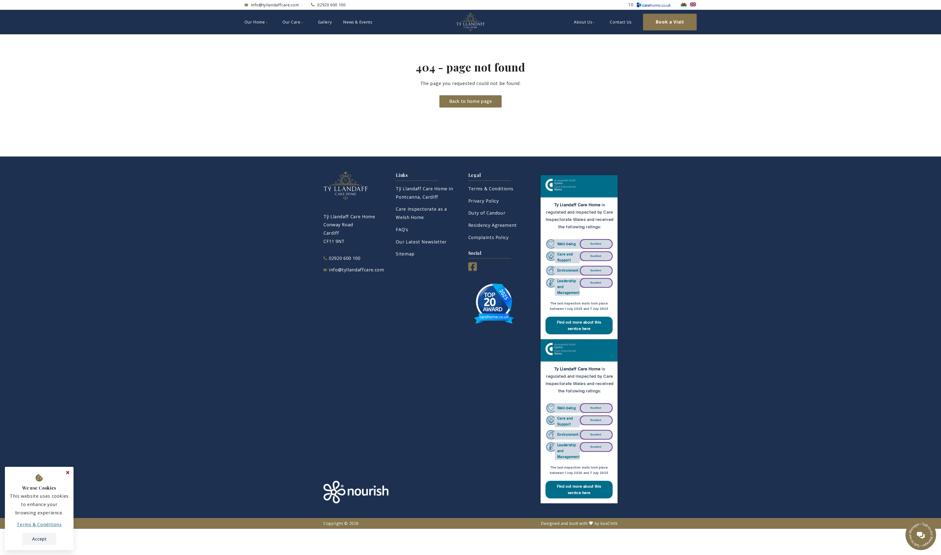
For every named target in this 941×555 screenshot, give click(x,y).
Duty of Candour (487, 213)
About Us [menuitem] (583, 22)
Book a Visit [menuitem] (670, 22)
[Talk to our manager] (920, 534)
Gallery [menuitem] (325, 22)
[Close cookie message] (67, 472)
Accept (39, 539)
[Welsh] (683, 4)
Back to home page (470, 101)
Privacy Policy (483, 201)
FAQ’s (402, 229)
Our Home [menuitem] (255, 22)
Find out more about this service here (579, 325)
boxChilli (609, 523)
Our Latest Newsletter (421, 242)
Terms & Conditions (490, 189)
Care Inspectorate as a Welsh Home (421, 213)
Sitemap (405, 254)
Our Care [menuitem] (291, 22)
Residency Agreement (492, 225)
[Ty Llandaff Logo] (470, 22)
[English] (693, 4)
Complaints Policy (488, 237)
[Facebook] (472, 269)
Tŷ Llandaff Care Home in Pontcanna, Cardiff (424, 193)
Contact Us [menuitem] (620, 22)
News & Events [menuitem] (357, 22)
